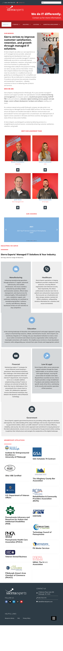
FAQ (18, 618)
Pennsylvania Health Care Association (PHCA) (16, 541)
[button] (6, 230)
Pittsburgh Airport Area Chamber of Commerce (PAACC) (15, 575)
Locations (36, 24)
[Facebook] (6, 601)
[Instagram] (17, 601)
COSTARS (37, 516)
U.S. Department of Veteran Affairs (17, 496)
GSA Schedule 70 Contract (44, 459)
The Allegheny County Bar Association (44, 479)
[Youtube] (21, 601)
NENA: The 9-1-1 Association (40, 563)
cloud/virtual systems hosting (38, 97)
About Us (5, 24)
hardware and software (35, 101)
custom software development (18, 101)
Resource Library (9, 618)
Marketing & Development (50, 24)
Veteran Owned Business (16, 557)
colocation (23, 99)
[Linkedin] (17, 169)
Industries (26, 24)
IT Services (15, 24)
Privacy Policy (26, 618)
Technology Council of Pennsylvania (42, 533)
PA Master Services (41, 548)
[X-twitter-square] (10, 601)
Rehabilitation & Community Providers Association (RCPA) (45, 498)
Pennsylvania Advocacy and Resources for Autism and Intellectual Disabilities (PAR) (17, 520)
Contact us (37, 17)
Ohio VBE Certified (13, 475)
